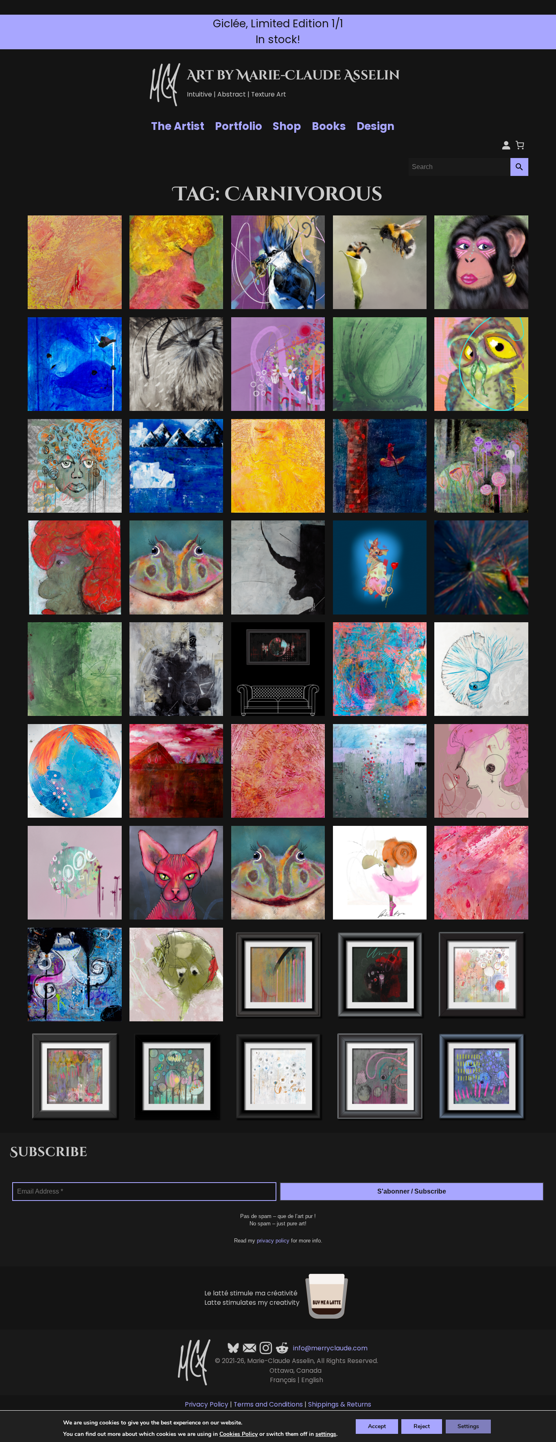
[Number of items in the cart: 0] (519, 144)
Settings (468, 1426)
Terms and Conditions (268, 1404)
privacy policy (273, 1241)
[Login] (506, 144)
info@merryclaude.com (330, 1348)
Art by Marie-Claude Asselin (293, 75)
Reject (422, 1426)
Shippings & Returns (339, 1404)
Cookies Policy (238, 1434)
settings (325, 1434)
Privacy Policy (206, 1404)
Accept (377, 1426)
